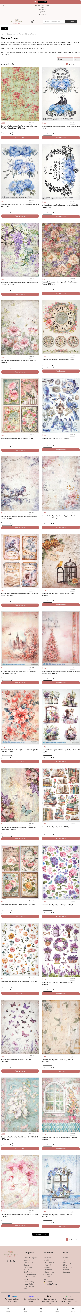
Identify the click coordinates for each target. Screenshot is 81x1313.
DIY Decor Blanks (30, 1274)
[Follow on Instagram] (10, 1261)
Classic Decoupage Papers (28, 1267)
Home (3, 34)
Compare (66, 1272)
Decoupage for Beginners (42, 5)
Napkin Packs (28, 1263)
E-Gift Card (42, 15)
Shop (65, 1260)
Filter (4, 28)
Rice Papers (28, 1272)
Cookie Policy (48, 1274)
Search (71, 22)
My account (67, 1267)
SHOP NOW (43, 1)
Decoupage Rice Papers (15, 34)
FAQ (45, 1279)
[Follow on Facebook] (7, 1261)
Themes (42, 11)
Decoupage (67, 1263)
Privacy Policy (48, 1263)
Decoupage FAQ (42, 9)
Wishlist (66, 1270)
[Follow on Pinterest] (14, 1261)
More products (40, 1234)
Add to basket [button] (20, 137)
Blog (42, 7)
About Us (46, 1277)
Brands (42, 13)
